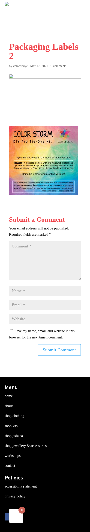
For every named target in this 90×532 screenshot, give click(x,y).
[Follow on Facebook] (8, 516)
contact (10, 465)
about (9, 406)
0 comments (58, 66)
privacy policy (15, 496)
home (9, 396)
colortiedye (20, 66)
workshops (13, 456)
